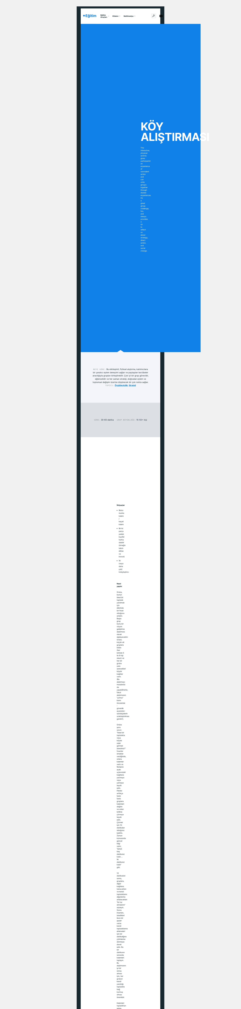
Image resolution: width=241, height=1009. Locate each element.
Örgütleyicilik (121, 385)
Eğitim (90, 15)
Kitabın (115, 16)
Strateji (132, 385)
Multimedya (128, 16)
